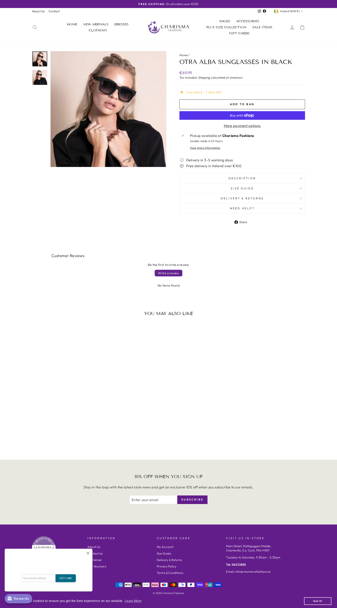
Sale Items (262, 27)
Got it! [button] (317, 601)
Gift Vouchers (96, 566)
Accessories (247, 21)
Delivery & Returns (242, 198)
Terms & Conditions (170, 573)
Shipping (204, 77)
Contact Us (95, 553)
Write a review (168, 273)
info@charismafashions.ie (253, 571)
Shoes (224, 21)
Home (72, 24)
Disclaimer (94, 560)
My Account (165, 547)
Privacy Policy (166, 566)
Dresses (121, 24)
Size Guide (242, 188)
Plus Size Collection (226, 27)
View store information (205, 148)
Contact (54, 11)
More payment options (242, 125)
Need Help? (242, 208)
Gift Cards (239, 33)
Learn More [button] (133, 601)
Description (242, 178)
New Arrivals (95, 24)
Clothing (98, 30)
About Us (38, 11)
